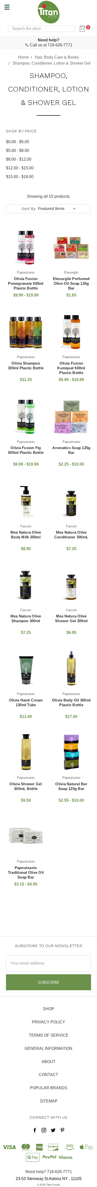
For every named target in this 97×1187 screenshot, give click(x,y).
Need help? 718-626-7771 (48, 1172)
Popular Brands (48, 1088)
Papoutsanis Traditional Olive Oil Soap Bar (26, 872)
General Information (48, 1048)
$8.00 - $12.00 (18, 159)
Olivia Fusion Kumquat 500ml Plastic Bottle (71, 368)
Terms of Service (48, 1035)
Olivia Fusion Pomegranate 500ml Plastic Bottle (25, 283)
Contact (48, 1075)
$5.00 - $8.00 (17, 150)
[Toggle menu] (7, 7)
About (48, 1062)
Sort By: (29, 208)
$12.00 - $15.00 (20, 168)
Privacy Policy (48, 1022)
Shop (48, 1009)
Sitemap (48, 1101)
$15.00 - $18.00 (20, 177)
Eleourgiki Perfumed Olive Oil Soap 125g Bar (71, 283)
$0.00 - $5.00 (17, 142)
